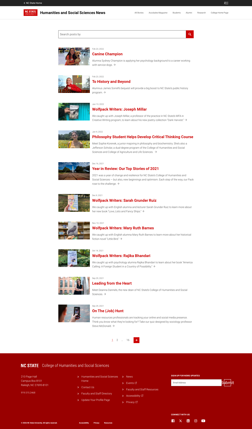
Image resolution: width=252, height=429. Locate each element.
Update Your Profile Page (95, 399)
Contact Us (87, 387)
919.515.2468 (28, 392)
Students (177, 13)
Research (201, 13)
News (129, 376)
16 (127, 339)
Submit (227, 382)
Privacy (96, 423)
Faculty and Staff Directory (96, 393)
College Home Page (219, 13)
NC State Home (34, 3)
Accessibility (84, 423)
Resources (108, 423)
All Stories (139, 13)
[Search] (190, 34)
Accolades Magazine (158, 13)
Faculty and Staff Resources (142, 389)
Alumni (189, 13)
